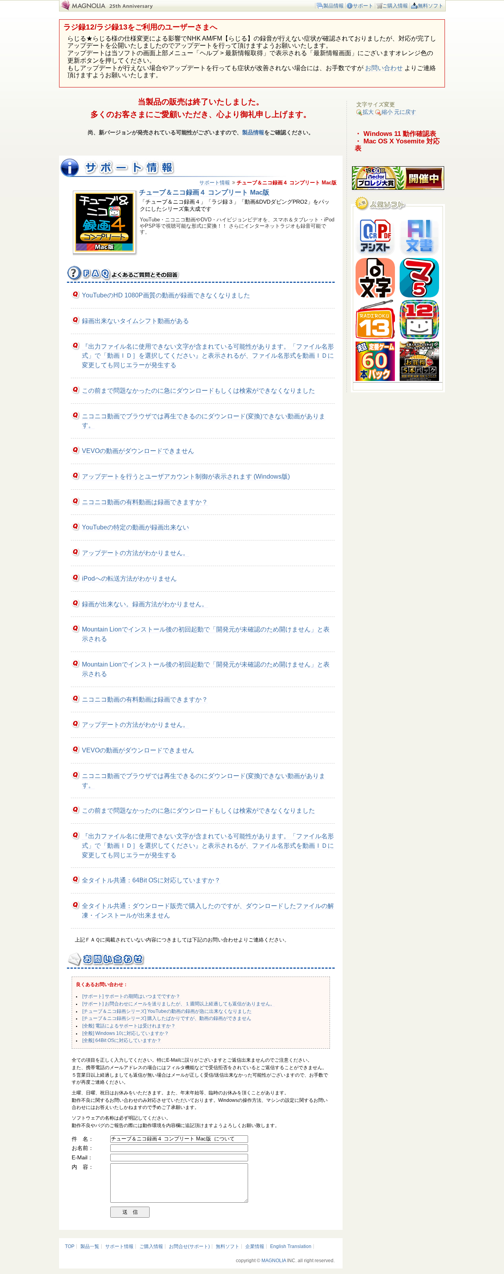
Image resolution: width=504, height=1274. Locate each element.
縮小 (387, 112)
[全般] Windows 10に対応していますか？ (125, 1033)
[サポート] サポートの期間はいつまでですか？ (131, 996)
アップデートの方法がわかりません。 (135, 553)
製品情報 (333, 6)
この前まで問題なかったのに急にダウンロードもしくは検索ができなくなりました (198, 390)
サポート (363, 6)
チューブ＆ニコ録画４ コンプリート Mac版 (204, 192)
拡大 (368, 112)
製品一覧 (89, 1246)
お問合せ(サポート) (189, 1246)
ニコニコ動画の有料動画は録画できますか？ (145, 502)
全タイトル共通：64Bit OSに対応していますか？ (151, 880)
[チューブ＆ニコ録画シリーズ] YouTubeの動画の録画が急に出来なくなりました (167, 1011)
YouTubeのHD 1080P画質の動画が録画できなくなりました (166, 295)
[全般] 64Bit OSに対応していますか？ (121, 1040)
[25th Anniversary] (136, 8)
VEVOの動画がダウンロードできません (138, 451)
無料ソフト (430, 6)
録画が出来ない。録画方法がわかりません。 (145, 604)
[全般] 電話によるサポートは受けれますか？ (129, 1025)
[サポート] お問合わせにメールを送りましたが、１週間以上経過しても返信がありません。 (178, 1003)
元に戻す (405, 112)
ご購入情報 (395, 6)
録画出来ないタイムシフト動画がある (135, 321)
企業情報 (254, 1246)
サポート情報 (214, 183)
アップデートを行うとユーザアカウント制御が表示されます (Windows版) (186, 476)
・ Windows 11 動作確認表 (395, 133)
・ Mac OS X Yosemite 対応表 (397, 144)
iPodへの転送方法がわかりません (129, 578)
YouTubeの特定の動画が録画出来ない (135, 527)
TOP (69, 1246)
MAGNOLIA (273, 1260)
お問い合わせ (384, 68)
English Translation (290, 1246)
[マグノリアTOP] (82, 8)
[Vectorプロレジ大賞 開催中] (398, 188)
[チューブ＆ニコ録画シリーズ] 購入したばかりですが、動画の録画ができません (166, 1018)
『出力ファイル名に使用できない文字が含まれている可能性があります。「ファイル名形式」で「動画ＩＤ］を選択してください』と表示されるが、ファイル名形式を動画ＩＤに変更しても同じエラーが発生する (208, 356)
